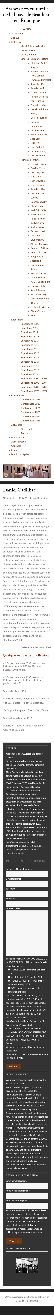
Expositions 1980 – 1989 (34, 387)
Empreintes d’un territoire (34, 59)
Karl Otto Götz (38, 210)
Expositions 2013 (30, 366)
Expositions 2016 (30, 353)
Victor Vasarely (38, 294)
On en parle (27, 429)
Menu (28, 29)
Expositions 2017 (30, 349)
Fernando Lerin (38, 231)
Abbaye (15, 38)
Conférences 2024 (30, 408)
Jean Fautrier (37, 193)
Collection (16, 42)
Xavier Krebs (37, 227)
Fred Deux (35, 176)
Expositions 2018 (30, 345)
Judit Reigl (35, 261)
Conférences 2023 (30, 412)
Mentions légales (20, 454)
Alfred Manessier (39, 244)
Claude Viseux (37, 311)
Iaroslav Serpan (38, 273)
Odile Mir (35, 143)
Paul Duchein (37, 101)
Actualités (16, 425)
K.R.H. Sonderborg (40, 282)
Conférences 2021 (30, 421)
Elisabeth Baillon (39, 71)
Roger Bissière (37, 84)
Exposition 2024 (29, 332)
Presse (24, 433)
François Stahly (38, 286)
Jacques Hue (37, 130)
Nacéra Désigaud (39, 97)
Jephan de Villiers (39, 307)
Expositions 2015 (30, 357)
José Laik (35, 139)
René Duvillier (37, 189)
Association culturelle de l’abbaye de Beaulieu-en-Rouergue (27, 15)
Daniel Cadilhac (38, 92)
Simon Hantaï (37, 214)
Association (17, 33)
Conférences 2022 (30, 416)
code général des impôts (17, 1003)
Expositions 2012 (30, 370)
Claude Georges (38, 206)
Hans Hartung (37, 219)
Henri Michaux (38, 252)
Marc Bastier (37, 76)
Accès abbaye (18, 442)
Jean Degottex (37, 172)
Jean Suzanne (37, 155)
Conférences (18, 395)
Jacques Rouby (38, 151)
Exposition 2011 (29, 374)
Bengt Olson (37, 256)
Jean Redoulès (37, 147)
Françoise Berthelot (40, 80)
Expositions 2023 (30, 336)
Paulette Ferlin (38, 105)
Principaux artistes (30, 160)
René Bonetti (37, 88)
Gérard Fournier (38, 118)
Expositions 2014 (30, 362)
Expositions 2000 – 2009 (34, 378)
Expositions (17, 320)
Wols (33, 315)
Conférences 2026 (30, 399)
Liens (14, 450)
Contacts (16, 446)
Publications (17, 437)
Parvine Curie (37, 168)
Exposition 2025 (29, 328)
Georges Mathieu (39, 248)
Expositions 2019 (30, 341)
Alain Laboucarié (39, 134)
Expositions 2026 (30, 324)
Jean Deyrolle (37, 181)
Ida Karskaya (37, 223)
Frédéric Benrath (39, 164)
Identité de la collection (33, 46)
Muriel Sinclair (38, 277)
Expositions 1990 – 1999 (34, 383)
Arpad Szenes (37, 290)
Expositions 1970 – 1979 (34, 391)
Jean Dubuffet (37, 185)
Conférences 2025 (30, 404)
